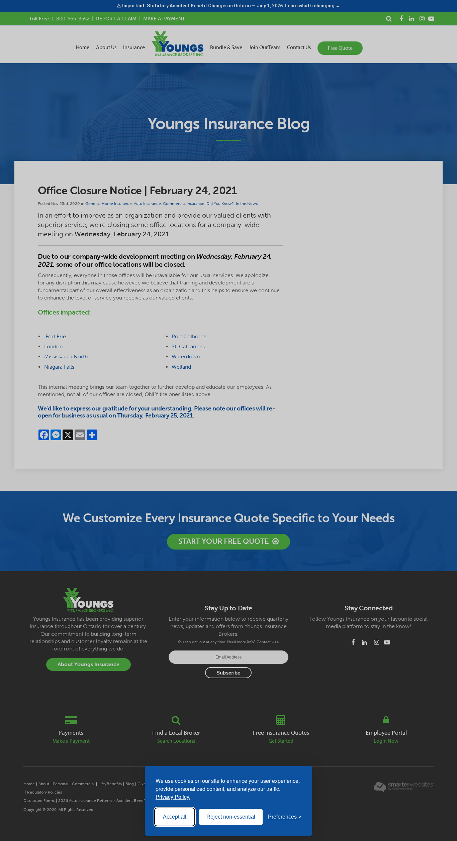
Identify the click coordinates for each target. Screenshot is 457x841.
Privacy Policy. (173, 797)
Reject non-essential (230, 817)
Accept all (174, 817)
